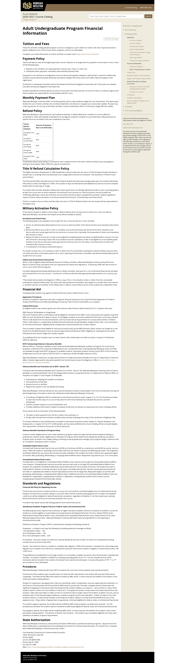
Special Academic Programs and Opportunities (138, 102)
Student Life (131, 72)
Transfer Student (135, 43)
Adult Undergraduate (136, 49)
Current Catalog (131, 7)
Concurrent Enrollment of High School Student (139, 53)
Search (148, 16)
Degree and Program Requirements (139, 79)
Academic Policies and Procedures (138, 75)
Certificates (131, 95)
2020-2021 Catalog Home (132, 26)
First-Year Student (135, 40)
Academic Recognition (134, 98)
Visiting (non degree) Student (139, 61)
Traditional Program (136, 66)
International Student (136, 46)
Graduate (128, 106)
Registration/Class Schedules (87, 54)
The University (130, 30)
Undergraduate (131, 34)
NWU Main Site (146, 7)
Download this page (111, 39)
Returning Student (135, 57)
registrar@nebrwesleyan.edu (133, 128)
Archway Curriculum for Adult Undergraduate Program (139, 88)
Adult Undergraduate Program (140, 70)
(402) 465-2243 (128, 124)
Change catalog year (29, 20)
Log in (150, 2)
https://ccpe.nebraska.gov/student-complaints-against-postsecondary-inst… (56, 647)
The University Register (134, 111)
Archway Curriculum (136, 92)
